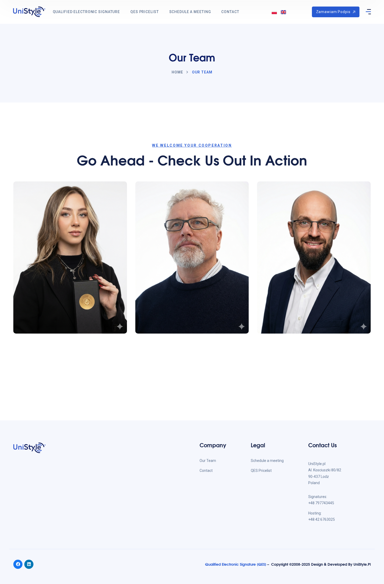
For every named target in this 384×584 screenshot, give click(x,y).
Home (177, 72)
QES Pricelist (144, 12)
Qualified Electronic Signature (86, 12)
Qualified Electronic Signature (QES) (235, 564)
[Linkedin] (28, 564)
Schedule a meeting (190, 12)
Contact (230, 12)
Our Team (208, 461)
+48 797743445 (321, 503)
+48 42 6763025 (321, 519)
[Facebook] (17, 564)
